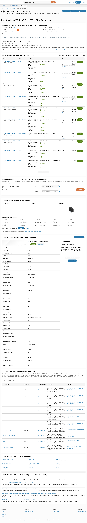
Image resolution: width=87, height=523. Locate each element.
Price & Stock (15, 16)
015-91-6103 (6, 417)
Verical (19, 140)
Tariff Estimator (23, 16)
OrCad (38, 219)
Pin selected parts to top (79, 55)
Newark (19, 61)
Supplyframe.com (27, 519)
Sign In (84, 2)
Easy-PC (22, 224)
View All (43, 171)
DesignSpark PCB (24, 222)
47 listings (16, 27)
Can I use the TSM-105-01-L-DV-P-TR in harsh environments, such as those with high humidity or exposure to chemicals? (29, 493)
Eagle (21, 219)
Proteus (71, 224)
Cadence (22, 221)
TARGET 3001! (56, 225)
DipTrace (55, 222)
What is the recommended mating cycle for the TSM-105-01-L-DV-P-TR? (18, 499)
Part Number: (4, 187)
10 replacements (61, 27)
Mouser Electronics (22, 133)
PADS (54, 219)
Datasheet (40, 244)
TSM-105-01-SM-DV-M (8, 447)
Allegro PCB (6, 221)
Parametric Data (80, 237)
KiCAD (71, 219)
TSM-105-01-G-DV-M (7, 430)
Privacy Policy (38, 231)
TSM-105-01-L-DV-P (7, 389)
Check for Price (41, 417)
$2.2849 (40, 410)
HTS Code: (37, 189)
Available (14, 29)
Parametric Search (29, 511)
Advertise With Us (82, 511)
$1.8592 (40, 403)
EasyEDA (6, 224)
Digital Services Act (52, 519)
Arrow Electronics (22, 84)
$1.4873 (40, 396)
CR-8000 (6, 222)
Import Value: (36, 192)
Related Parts (57, 16)
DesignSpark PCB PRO (42, 222)
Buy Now (80, 61)
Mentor (54, 224)
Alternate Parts (49, 16)
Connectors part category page (58, 49)
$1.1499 (40, 389)
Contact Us (3, 516)
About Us (3, 513)
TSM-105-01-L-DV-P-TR (9, 61)
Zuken (71, 225)
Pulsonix (6, 225)
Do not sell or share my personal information (68, 519)
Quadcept (22, 225)
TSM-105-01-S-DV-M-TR (8, 396)
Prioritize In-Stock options (65, 55)
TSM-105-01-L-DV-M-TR (8, 424)
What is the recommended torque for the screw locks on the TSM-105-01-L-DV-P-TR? (21, 478)
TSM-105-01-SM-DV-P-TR (8, 403)
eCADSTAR (39, 224)
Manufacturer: (5, 189)
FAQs (62, 16)
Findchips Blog (71, 2)
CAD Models (31, 16)
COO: (36, 186)
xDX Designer (73, 222)
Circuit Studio (56, 221)
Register (78, 2)
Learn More (3, 514)
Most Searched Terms (29, 513)
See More (64, 66)
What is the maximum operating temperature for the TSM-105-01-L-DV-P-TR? (19, 488)
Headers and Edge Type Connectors (11, 8)
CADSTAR (39, 221)
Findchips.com (5, 2)
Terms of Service (43, 519)
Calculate (80, 189)
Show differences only (19, 245)
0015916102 (5, 441)
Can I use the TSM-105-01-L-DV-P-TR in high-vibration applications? (17, 482)
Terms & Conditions (28, 231)
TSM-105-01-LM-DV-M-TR (9, 435)
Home (2, 511)
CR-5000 (72, 221)
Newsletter (55, 513)
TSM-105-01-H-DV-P (7, 410)
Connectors (3, 8)
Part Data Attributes (39, 16)
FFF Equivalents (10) (9, 380)
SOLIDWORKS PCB (41, 225)
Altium (5, 219)
